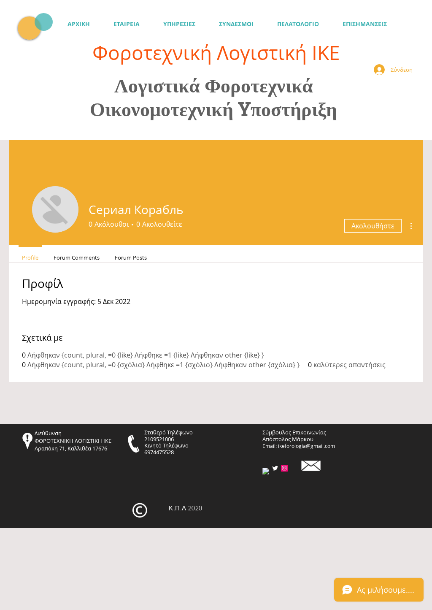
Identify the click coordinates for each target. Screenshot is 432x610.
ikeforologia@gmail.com (306, 445)
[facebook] (265, 471)
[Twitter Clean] (275, 468)
